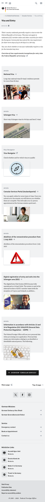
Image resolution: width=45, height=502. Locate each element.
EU (11, 38)
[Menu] (41, 3)
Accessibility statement (9, 490)
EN (10, 3)
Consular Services (27, 16)
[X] (16, 395)
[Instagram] (30, 395)
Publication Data (7, 487)
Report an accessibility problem (11, 493)
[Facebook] (23, 395)
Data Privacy (5, 484)
